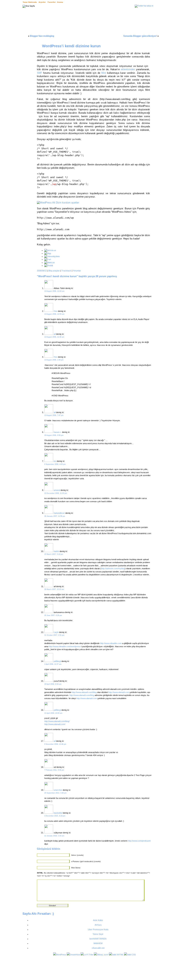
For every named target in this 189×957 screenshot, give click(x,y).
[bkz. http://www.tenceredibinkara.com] (48, 432)
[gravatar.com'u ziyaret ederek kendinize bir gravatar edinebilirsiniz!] (48, 288)
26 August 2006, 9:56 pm (53, 435)
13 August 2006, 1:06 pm (53, 360)
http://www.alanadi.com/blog (84, 692)
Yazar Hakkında (30, 2)
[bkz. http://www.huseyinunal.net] (48, 311)
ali (55, 334)
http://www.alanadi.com (119, 692)
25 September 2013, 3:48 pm (55, 793)
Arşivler (42, 2)
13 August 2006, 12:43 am (54, 291)
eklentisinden (128, 69)
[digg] (47, 253)
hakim (56, 551)
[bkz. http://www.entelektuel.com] (48, 490)
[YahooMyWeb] (52, 256)
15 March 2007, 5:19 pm (53, 554)
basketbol (58, 813)
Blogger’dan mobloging (42, 36)
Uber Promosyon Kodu (98, 929)
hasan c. (57, 432)
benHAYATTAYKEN (98, 939)
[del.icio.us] (50, 250)
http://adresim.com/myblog (113, 568)
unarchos (58, 790)
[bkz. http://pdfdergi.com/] (48, 661)
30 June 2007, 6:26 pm (53, 615)
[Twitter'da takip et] (144, 6)
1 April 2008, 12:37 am (52, 664)
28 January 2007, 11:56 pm (54, 516)
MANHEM (98, 943)
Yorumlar (77, 271)
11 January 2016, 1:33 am (54, 836)
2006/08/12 (42, 271)
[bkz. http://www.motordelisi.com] (48, 513)
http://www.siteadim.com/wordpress (64, 646)
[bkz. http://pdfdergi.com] (48, 710)
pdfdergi (57, 661)
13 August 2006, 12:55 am (54, 314)
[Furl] (47, 259)
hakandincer (59, 513)
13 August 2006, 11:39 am (54, 337)
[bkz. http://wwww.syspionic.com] (48, 741)
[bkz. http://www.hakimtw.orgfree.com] (48, 551)
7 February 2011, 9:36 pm (54, 770)
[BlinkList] (49, 262)
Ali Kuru (98, 925)
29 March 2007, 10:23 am (54, 589)
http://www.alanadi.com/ (54, 724)
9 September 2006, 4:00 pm (55, 464)
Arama (60, 2)
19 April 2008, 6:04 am (52, 684)
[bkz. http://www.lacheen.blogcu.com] (48, 632)
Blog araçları (54, 271)
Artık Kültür (98, 920)
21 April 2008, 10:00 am (53, 713)
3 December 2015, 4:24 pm (54, 816)
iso (55, 461)
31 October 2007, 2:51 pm (54, 635)
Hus (55, 311)
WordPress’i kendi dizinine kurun (71, 46)
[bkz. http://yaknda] (48, 461)
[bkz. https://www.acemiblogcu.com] (48, 334)
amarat (57, 490)
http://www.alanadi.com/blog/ (57, 721)
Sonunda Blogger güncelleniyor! (140, 36)
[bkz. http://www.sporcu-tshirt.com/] (48, 813)
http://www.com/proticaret (139, 841)
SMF (39, 72)
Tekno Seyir (98, 934)
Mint (103, 72)
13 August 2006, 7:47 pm (53, 415)
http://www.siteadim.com (111, 643)
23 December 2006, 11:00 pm (55, 493)
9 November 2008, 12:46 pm (55, 744)
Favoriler (52, 2)
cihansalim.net (98, 948)
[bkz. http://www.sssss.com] (48, 790)
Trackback (66, 271)
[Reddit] (48, 265)
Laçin (56, 632)
